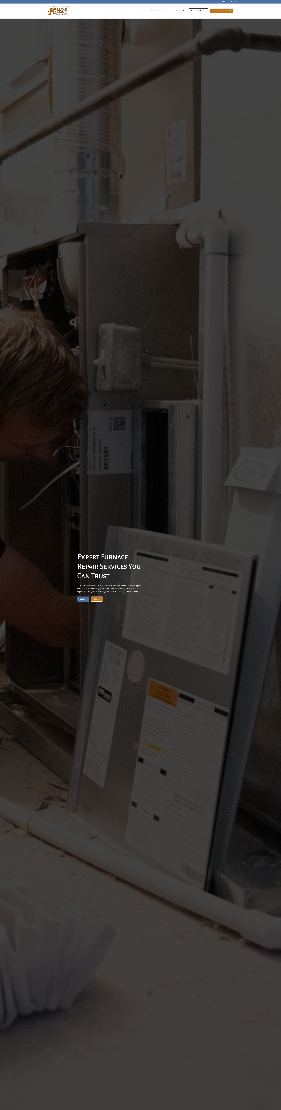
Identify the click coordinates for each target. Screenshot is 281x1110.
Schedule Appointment (222, 10)
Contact (83, 599)
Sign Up (97, 599)
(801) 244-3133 (230, 1)
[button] (143, 11)
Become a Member (198, 10)
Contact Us (180, 10)
